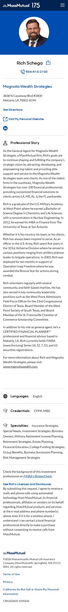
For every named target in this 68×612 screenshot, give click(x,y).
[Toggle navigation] (62, 5)
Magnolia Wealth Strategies (27, 86)
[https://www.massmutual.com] (21, 5)
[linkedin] (5, 128)
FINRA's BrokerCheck (38, 476)
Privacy (8, 582)
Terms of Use (11, 574)
